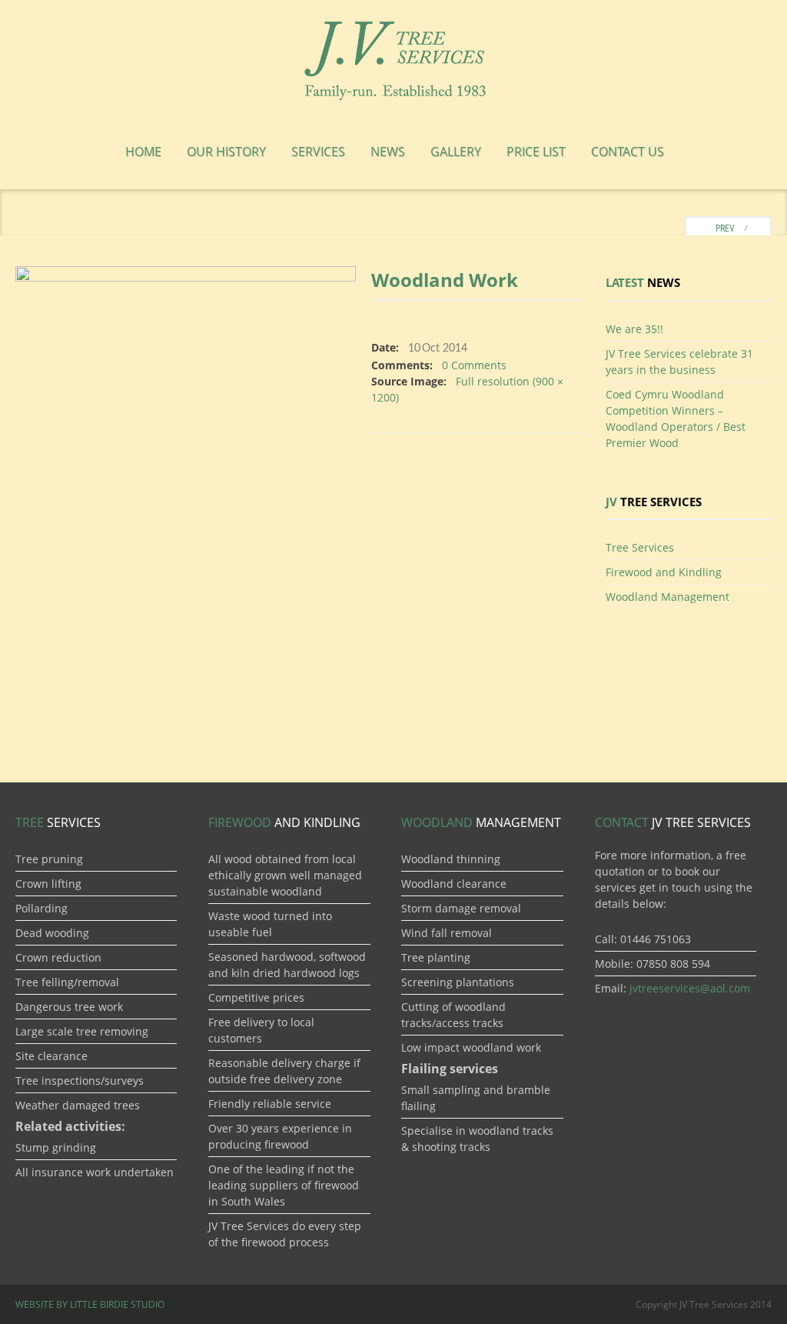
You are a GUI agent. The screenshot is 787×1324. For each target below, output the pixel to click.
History (226, 151)
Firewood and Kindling (664, 572)
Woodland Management (667, 596)
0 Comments (474, 365)
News (387, 151)
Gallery (455, 151)
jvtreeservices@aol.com (689, 988)
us (627, 151)
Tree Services (640, 547)
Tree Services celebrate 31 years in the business (679, 361)
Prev (722, 228)
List (536, 151)
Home (143, 151)
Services (318, 151)
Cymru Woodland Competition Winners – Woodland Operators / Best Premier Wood (675, 418)
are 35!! (634, 329)
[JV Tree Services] (393, 58)
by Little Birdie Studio (89, 1304)
